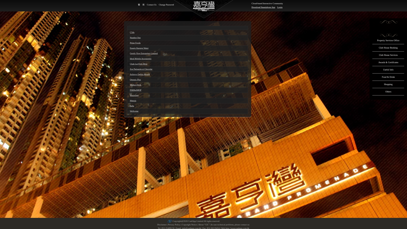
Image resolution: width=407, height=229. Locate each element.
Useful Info (388, 70)
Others (388, 91)
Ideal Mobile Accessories (140, 58)
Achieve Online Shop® (140, 74)
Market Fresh (135, 85)
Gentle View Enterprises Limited (144, 53)
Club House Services (388, 55)
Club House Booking (388, 48)
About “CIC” (204, 224)
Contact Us (151, 4)
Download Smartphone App (263, 7)
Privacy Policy (174, 224)
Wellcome (134, 111)
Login (280, 7)
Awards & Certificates (388, 62)
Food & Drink (388, 77)
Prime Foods (135, 43)
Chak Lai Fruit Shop (138, 64)
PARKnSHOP (135, 90)
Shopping (388, 84)
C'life (132, 32)
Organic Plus (135, 79)
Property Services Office (388, 40)
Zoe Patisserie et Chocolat (141, 69)
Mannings (134, 95)
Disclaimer (161, 224)
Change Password (166, 4)
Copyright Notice (189, 224)
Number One (135, 37)
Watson (133, 100)
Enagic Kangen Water (139, 48)
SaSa (132, 106)
